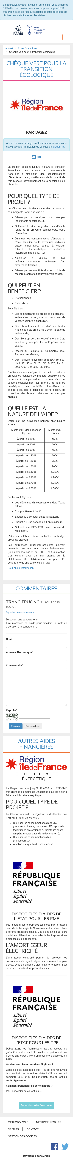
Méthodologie (18, 1122)
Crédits (13, 1129)
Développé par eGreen (36, 1155)
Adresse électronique (19, 652)
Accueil (9, 48)
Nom (9, 639)
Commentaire (14, 665)
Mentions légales (48, 1122)
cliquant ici (58, 146)
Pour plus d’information (21, 568)
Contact (33, 1129)
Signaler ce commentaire (20, 612)
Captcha (11, 710)
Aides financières (27, 48)
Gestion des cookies (22, 1136)
